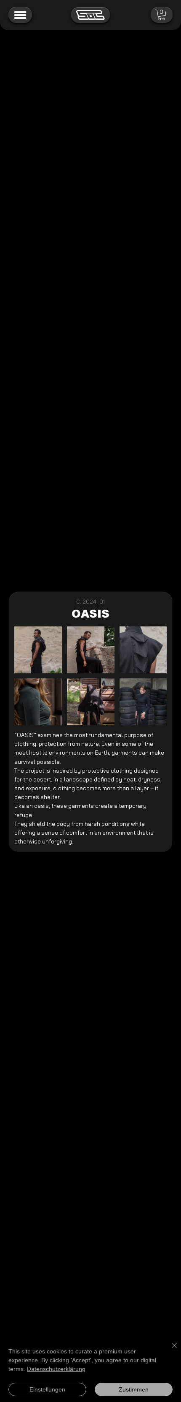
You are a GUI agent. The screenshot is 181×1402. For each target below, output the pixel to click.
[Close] (169, 1350)
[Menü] (20, 15)
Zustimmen (134, 1389)
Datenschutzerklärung (56, 1369)
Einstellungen (47, 1389)
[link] (161, 15)
